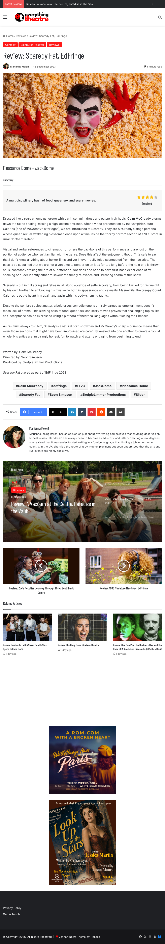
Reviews (21, 35)
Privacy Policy (12, 908)
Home (9, 35)
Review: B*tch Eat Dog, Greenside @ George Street (52, 507)
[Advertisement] (82, 692)
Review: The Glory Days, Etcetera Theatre (78, 645)
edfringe (60, 386)
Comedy (10, 44)
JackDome (103, 386)
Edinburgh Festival (32, 44)
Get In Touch (11, 914)
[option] (82, 501)
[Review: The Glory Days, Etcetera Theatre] (82, 627)
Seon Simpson (61, 395)
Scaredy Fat (30, 395)
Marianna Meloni (19, 66)
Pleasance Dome (135, 386)
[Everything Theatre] (32, 17)
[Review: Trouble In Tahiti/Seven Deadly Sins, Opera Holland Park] (27, 627)
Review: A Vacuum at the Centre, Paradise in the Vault (60, 4)
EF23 (81, 386)
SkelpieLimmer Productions (104, 395)
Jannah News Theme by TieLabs (79, 936)
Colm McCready (30, 386)
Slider (140, 395)
